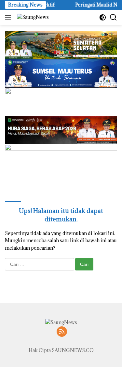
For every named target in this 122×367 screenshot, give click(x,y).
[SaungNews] (32, 17)
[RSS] (62, 332)
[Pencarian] (113, 17)
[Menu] (9, 17)
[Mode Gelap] (102, 17)
